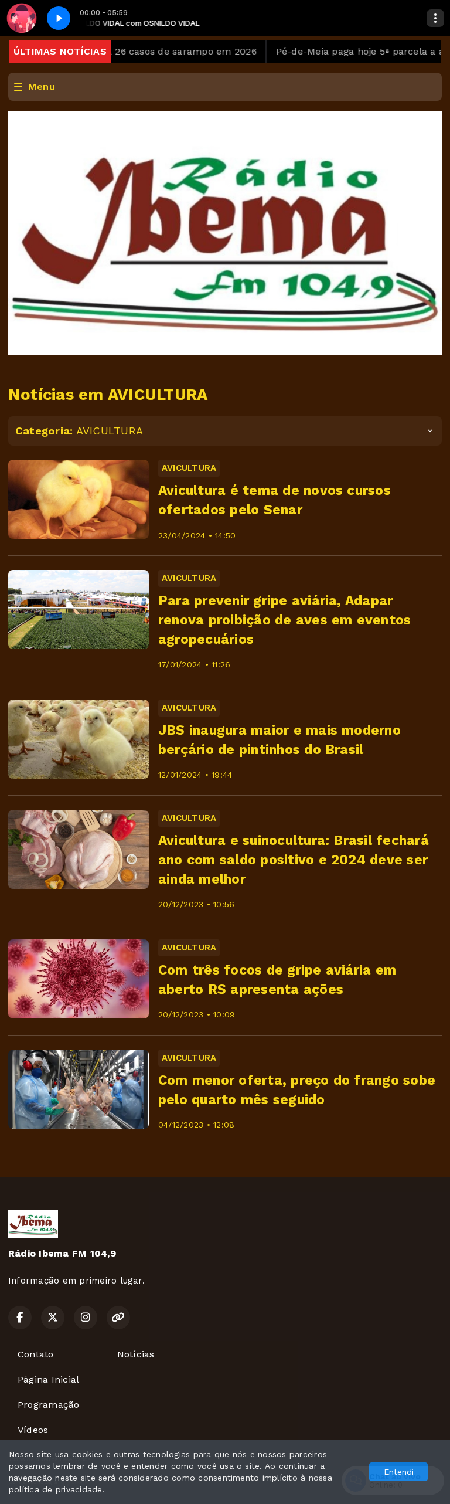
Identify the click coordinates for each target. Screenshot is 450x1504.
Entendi (399, 1471)
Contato (36, 1354)
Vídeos (33, 1429)
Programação (49, 1404)
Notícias (136, 1354)
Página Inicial (48, 1379)
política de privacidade (56, 1489)
